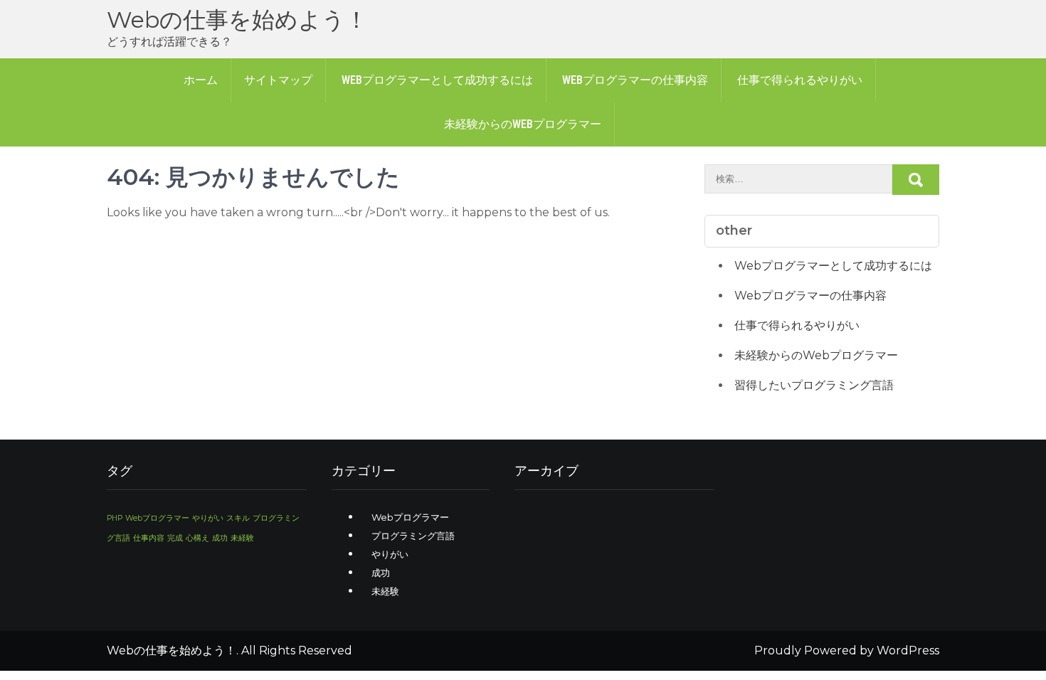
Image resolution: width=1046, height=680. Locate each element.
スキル (238, 518)
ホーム (201, 80)
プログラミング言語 (413, 535)
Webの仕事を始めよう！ (237, 19)
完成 (175, 538)
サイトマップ (278, 80)
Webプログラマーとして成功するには (437, 80)
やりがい (207, 518)
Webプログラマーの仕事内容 (635, 80)
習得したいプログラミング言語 (814, 385)
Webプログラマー (157, 518)
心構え (197, 538)
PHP (114, 518)
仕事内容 (148, 538)
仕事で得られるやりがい (799, 80)
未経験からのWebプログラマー (522, 124)
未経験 (242, 538)
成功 (220, 538)
